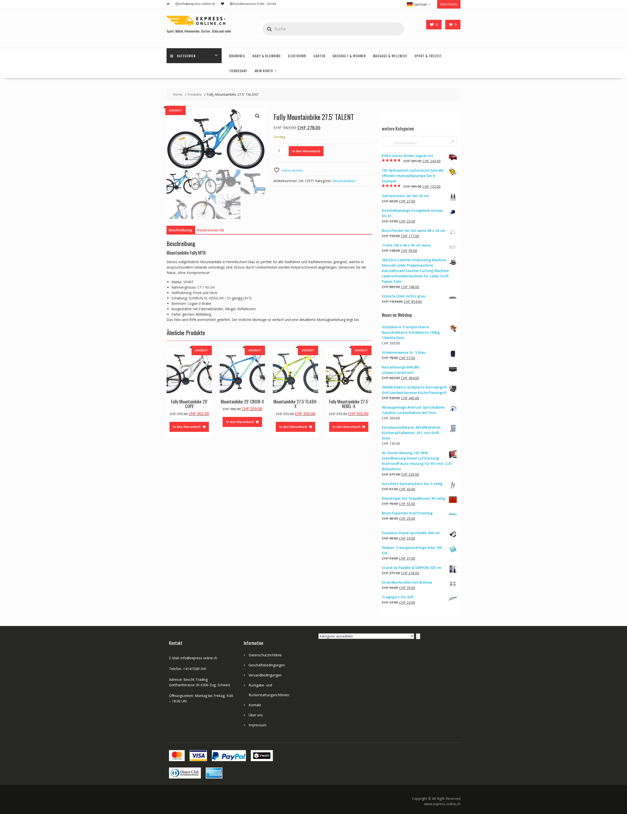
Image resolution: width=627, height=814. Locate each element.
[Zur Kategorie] (418, 636)
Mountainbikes (344, 180)
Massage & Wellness (390, 55)
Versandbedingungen (265, 675)
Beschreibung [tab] (180, 230)
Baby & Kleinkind (267, 55)
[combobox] (419, 141)
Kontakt (255, 705)
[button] (257, 116)
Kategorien (186, 55)
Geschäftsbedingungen (267, 665)
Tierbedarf (238, 70)
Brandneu (237, 55)
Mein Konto (448, 4)
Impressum (257, 725)
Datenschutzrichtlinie (265, 655)
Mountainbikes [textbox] (418, 143)
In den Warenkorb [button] (187, 427)
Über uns (256, 715)
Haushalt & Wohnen (349, 55)
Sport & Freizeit (428, 55)
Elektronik (297, 55)
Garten (319, 55)
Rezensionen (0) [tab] (210, 230)
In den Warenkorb (306, 151)
